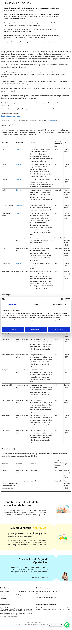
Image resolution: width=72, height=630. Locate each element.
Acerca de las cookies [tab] (59, 304)
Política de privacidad (27, 624)
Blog (19, 595)
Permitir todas (59, 329)
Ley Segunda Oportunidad (8, 595)
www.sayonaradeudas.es (47, 42)
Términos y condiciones (51, 624)
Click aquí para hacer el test (39, 577)
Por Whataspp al (46, 597)
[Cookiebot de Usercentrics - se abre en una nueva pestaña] (62, 299)
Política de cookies (39, 624)
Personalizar (35, 329)
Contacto (3, 598)
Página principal (5, 591)
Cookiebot (52, 121)
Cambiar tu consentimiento (10, 116)
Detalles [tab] (36, 304)
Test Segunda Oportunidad (26, 591)
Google (18, 149)
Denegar (13, 329)
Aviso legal (17, 624)
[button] (67, 625)
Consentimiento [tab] (12, 304)
